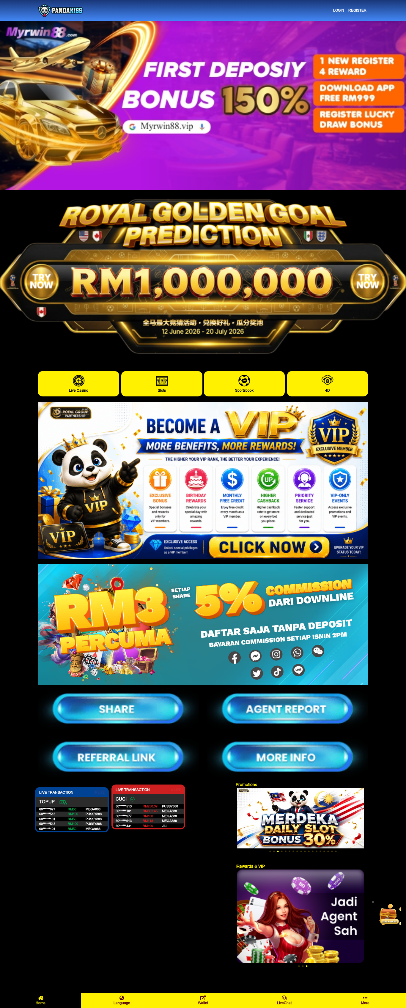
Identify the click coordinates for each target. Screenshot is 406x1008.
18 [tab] (336, 851)
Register (357, 10)
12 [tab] (313, 851)
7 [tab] (293, 851)
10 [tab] (305, 851)
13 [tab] (317, 851)
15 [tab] (324, 851)
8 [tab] (297, 851)
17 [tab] (332, 851)
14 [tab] (320, 851)
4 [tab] (282, 851)
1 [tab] (270, 851)
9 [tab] (301, 851)
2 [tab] (274, 851)
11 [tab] (309, 851)
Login (338, 10)
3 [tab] (278, 851)
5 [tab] (286, 851)
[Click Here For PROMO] (389, 913)
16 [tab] (328, 851)
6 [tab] (289, 851)
